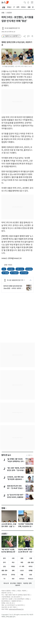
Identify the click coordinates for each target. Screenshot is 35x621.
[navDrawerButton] (32, 2)
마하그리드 (20, 269)
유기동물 (5, 273)
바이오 (30, 566)
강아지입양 (24, 273)
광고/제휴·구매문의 (16, 583)
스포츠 (4, 533)
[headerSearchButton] (25, 2)
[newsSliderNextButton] (32, 455)
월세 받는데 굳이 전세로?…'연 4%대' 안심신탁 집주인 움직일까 (15, 488)
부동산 (13, 566)
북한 (22, 562)
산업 (2, 13)
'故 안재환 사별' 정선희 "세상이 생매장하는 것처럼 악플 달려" (16, 461)
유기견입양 (14, 273)
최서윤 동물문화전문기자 (12, 28)
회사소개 (6, 583)
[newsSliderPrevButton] (27, 455)
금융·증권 (31, 562)
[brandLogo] (5, 2)
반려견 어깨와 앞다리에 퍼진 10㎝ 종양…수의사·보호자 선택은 (13, 287)
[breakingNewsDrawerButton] (28, 2)
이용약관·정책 (27, 583)
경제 (22, 558)
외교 (13, 562)
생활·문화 (4, 570)
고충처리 (17, 585)
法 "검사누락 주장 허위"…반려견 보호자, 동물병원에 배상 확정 (16, 497)
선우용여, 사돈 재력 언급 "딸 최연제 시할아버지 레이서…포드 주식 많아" (15, 479)
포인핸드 (11, 269)
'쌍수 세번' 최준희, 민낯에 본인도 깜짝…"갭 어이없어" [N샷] (15, 470)
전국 (4, 562)
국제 (30, 558)
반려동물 (29, 269)
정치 (4, 558)
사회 (13, 558)
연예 (3, 508)
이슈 (4, 269)
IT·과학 (22, 566)
